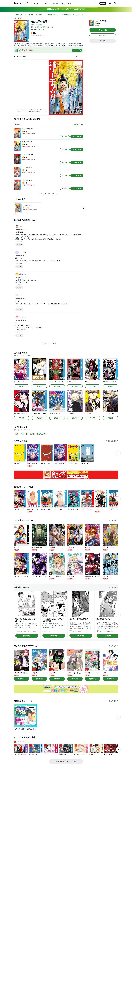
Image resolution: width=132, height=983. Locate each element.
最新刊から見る (78, 124)
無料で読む (26, 636)
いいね (20, 245)
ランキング (45, 3)
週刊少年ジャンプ (48, 27)
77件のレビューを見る (48, 343)
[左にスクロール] (77, 56)
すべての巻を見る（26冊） (48, 193)
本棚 (69, 3)
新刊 (63, 3)
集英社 (39, 27)
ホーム (36, 3)
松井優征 (39, 25)
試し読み (64, 137)
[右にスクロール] (81, 56)
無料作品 (55, 3)
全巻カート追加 (76, 50)
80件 (42, 30)
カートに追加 (77, 137)
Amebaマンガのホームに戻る (66, 761)
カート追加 (103, 30)
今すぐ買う (102, 35)
